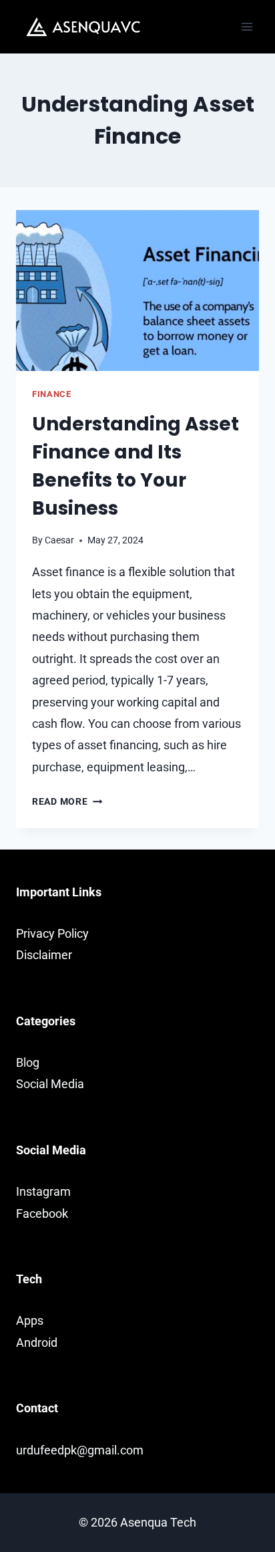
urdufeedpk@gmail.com (80, 1450)
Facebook (42, 1213)
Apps (29, 1320)
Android (36, 1342)
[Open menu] (246, 26)
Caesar (59, 540)
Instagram (43, 1191)
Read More (67, 801)
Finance (51, 394)
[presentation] (137, 290)
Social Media (50, 1084)
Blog (27, 1062)
